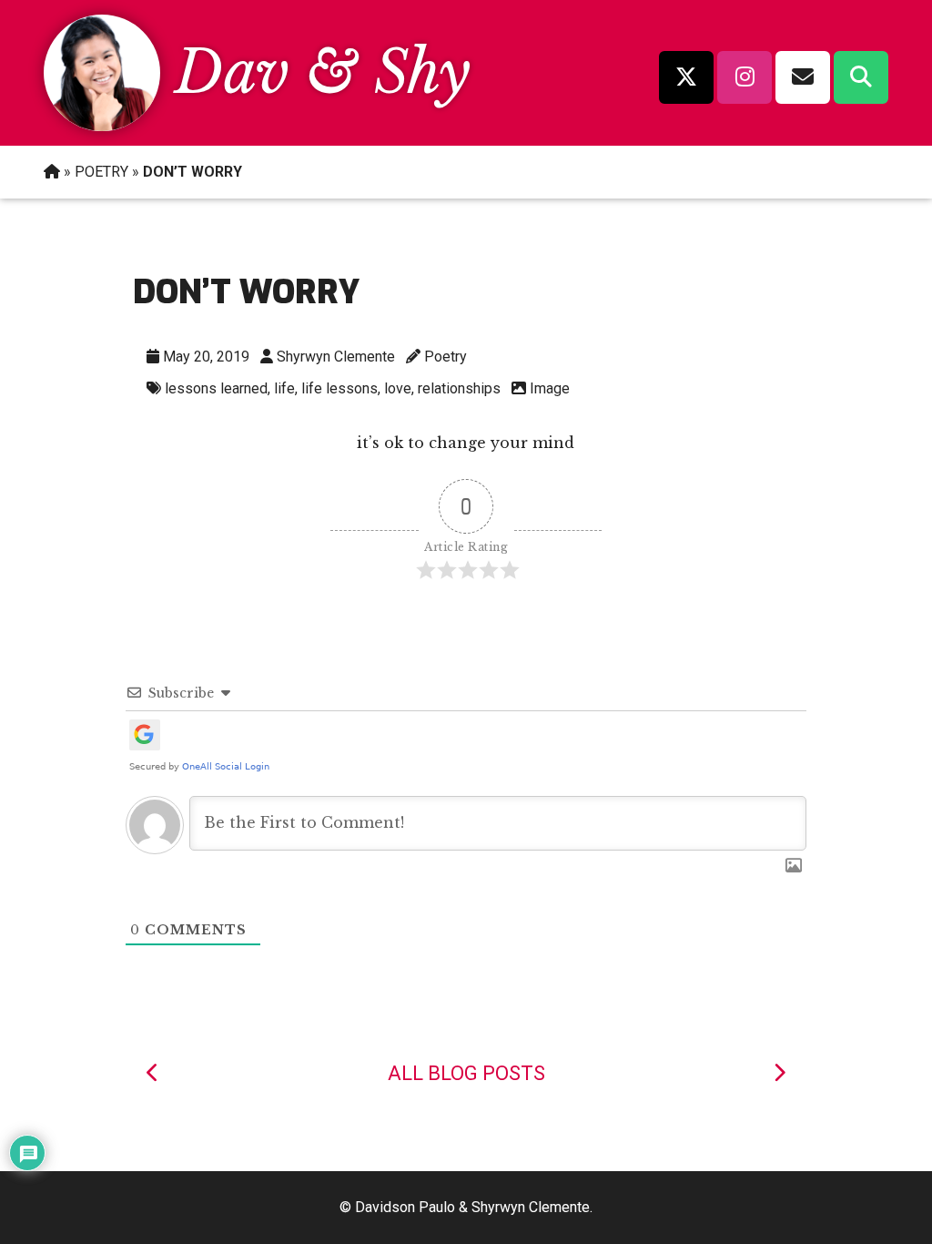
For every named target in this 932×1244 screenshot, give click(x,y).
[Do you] (779, 1073)
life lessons (339, 388)
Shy (422, 72)
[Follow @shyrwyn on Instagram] (744, 77)
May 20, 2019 (206, 356)
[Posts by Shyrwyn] (102, 126)
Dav (232, 72)
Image (550, 388)
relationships (459, 388)
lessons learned (216, 388)
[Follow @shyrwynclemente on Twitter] (686, 77)
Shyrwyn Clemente (336, 356)
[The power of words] (153, 1073)
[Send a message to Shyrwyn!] (802, 77)
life (284, 388)
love (397, 388)
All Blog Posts (466, 1073)
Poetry (445, 356)
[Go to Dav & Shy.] (52, 171)
